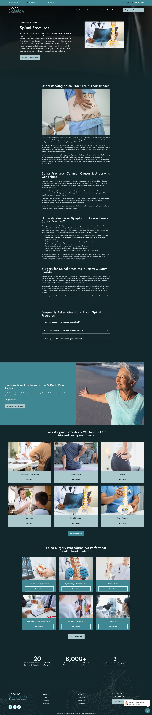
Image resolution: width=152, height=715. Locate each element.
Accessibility (81, 704)
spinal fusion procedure (75, 278)
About (101, 10)
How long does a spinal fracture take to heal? (62, 322)
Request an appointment (49, 296)
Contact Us (81, 694)
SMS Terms (46, 704)
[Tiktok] (19, 707)
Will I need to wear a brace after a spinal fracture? (64, 330)
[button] (76, 322)
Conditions (79, 10)
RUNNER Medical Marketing (89, 713)
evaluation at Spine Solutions (61, 254)
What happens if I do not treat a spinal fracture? (63, 338)
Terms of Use (81, 700)
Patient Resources (112, 10)
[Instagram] (15, 707)
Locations (46, 700)
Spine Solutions (50, 206)
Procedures (90, 10)
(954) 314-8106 (10, 400)
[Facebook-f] (10, 707)
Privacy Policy (82, 697)
